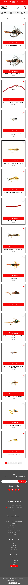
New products (14, 560)
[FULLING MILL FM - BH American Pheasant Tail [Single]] (13, 352)
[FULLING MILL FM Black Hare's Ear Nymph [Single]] (13, 119)
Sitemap (14, 534)
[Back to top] (25, 581)
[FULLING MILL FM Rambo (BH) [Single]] (13, 440)
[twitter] (12, 490)
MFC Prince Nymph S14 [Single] (13, 45)
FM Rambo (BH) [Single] (13, 454)
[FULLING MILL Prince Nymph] (13, 264)
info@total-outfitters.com (16, 507)
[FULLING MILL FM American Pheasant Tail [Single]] (13, 293)
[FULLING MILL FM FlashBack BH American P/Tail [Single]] (13, 322)
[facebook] (9, 490)
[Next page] (21, 463)
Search (6, 12)
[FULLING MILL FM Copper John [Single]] (13, 411)
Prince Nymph (13, 278)
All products (14, 558)
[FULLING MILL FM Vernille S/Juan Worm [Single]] (13, 207)
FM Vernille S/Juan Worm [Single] (13, 221)
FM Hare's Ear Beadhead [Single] (13, 192)
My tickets (14, 547)
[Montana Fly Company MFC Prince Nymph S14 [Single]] (13, 31)
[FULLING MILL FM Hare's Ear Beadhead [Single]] (13, 178)
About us (14, 519)
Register (14, 543)
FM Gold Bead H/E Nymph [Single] (13, 249)
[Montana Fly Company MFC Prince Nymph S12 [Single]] (13, 60)
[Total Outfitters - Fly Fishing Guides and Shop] (4, 7)
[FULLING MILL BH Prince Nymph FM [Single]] (13, 383)
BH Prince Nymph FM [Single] (13, 396)
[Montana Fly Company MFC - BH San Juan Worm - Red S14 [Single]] (13, 89)
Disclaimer (14, 523)
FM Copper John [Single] (13, 425)
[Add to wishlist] (23, 24)
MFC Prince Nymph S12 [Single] (13, 74)
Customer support (14, 532)
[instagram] (19, 490)
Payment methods (14, 528)
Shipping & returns (14, 530)
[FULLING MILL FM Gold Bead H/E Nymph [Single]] (13, 236)
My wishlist (14, 549)
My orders (14, 545)
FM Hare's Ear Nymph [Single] (13, 163)
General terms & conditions (14, 521)
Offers (14, 562)
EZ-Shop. (18, 580)
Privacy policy (14, 525)
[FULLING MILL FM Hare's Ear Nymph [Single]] (13, 150)
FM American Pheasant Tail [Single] (13, 307)
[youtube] (16, 490)
